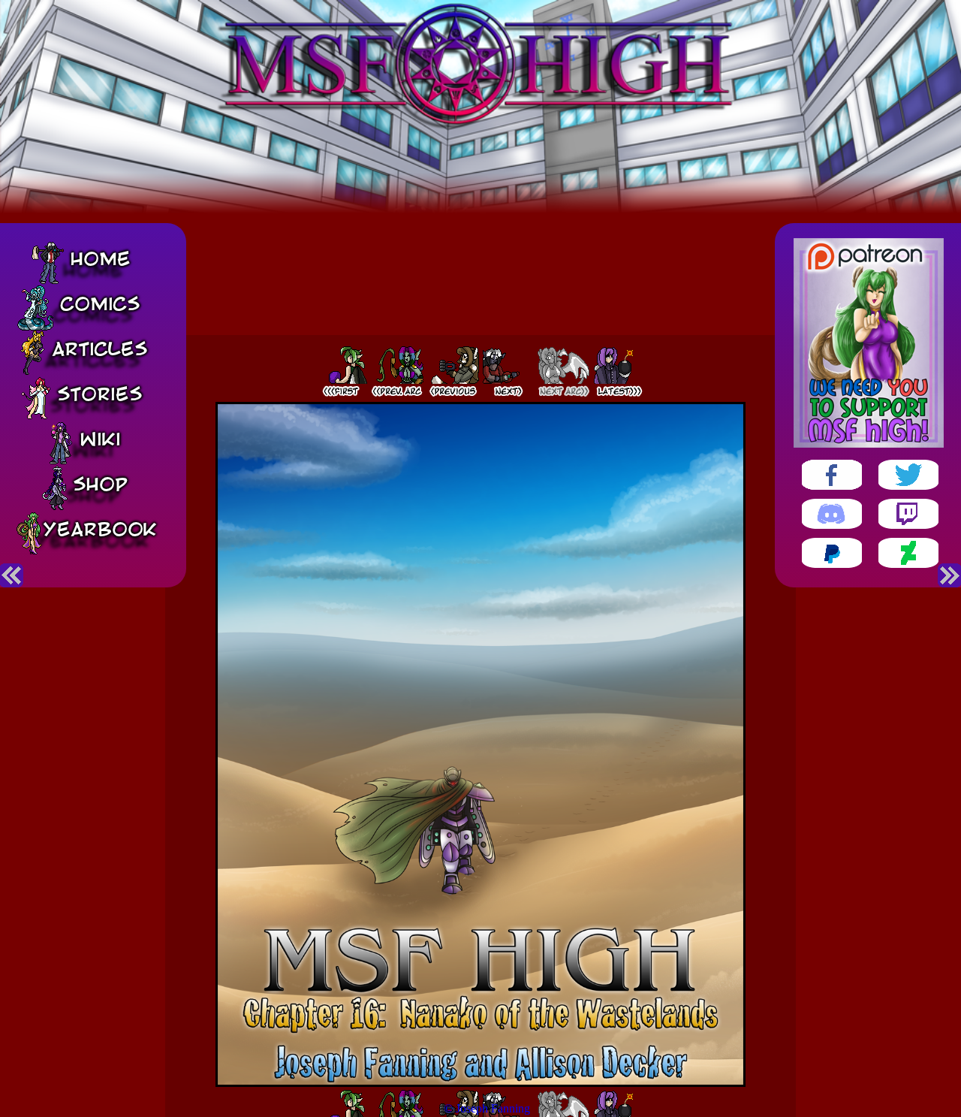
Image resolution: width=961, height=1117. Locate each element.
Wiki (100, 438)
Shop (100, 483)
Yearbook (100, 528)
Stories (100, 393)
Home (100, 258)
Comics (100, 303)
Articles (100, 348)
